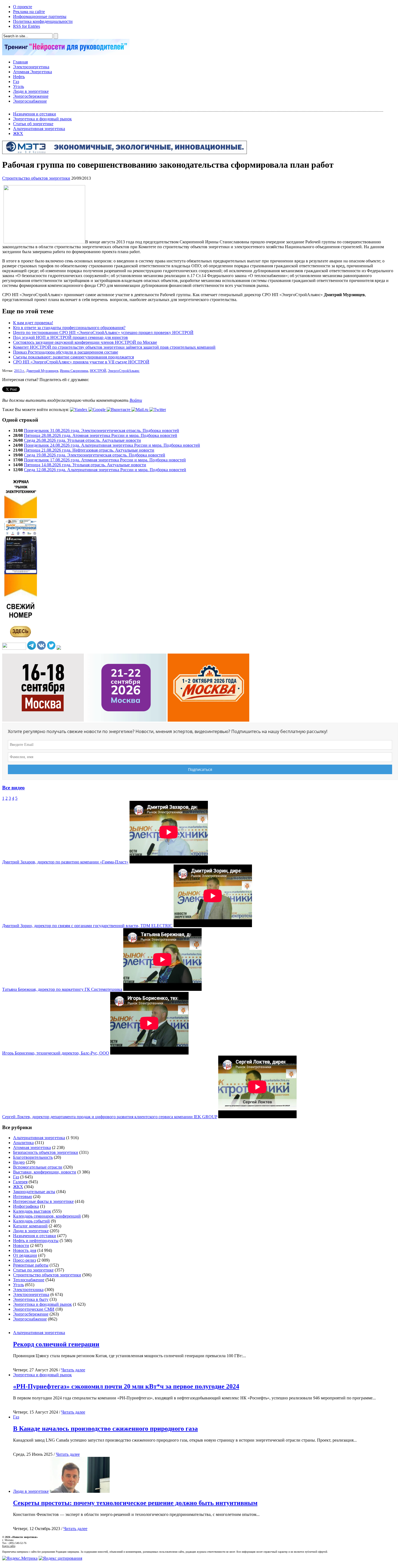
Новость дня (24, 1250)
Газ (16, 81)
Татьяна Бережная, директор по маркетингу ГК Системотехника (62, 989)
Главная (20, 62)
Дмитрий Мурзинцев (42, 371)
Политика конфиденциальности (43, 21)
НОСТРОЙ (98, 371)
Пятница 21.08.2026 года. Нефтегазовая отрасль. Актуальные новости (89, 450)
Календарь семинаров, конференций (47, 1216)
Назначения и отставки (34, 114)
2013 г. (19, 371)
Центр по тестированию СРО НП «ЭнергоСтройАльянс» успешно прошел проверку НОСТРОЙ (103, 332)
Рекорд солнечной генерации (56, 1344)
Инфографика (26, 1206)
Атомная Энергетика (32, 71)
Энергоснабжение (30, 101)
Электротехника (28, 1289)
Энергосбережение (30, 96)
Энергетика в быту (30, 1299)
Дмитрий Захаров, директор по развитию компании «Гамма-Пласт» (65, 862)
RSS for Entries (26, 26)
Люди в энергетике (31, 91)
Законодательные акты (34, 1191)
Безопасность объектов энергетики (45, 1152)
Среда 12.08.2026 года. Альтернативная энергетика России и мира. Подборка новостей (105, 469)
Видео (19, 1162)
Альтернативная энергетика (39, 128)
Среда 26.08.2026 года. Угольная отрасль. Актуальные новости (82, 440)
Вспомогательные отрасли (37, 1167)
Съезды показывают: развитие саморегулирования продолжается (73, 357)
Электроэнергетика (31, 67)
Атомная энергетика (32, 1147)
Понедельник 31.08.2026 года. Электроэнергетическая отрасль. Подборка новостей (101, 430)
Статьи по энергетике (33, 1270)
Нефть (19, 76)
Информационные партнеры (39, 16)
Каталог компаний (30, 1226)
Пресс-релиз (24, 1260)
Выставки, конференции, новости (44, 1172)
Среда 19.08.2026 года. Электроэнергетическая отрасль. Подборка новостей (94, 455)
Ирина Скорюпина (74, 371)
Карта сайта (8, 1545)
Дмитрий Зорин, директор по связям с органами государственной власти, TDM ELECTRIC (87, 925)
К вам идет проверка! (33, 322)
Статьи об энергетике (33, 123)
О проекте (22, 6)
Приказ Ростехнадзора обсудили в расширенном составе (65, 352)
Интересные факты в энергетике (43, 1201)
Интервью (22, 1196)
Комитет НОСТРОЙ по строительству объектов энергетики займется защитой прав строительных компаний (114, 347)
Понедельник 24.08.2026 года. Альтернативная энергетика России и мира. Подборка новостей (112, 445)
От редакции (25, 1255)
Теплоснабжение (28, 1279)
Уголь (18, 86)
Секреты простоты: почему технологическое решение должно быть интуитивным (135, 1502)
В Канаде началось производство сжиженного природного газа (105, 1428)
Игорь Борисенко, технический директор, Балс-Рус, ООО (55, 1053)
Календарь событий (31, 1221)
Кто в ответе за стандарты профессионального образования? (69, 327)
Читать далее (73, 1370)
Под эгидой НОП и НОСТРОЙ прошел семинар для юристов (70, 337)
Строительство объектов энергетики (36, 178)
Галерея (20, 1181)
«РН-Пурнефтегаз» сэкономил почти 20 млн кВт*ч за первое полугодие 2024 (126, 1386)
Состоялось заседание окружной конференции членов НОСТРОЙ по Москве (85, 342)
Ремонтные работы (30, 1265)
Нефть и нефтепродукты (36, 1240)
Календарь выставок (32, 1211)
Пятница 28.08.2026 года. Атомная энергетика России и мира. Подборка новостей (100, 435)
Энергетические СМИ (33, 1309)
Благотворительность (33, 1157)
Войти (136, 400)
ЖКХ (18, 133)
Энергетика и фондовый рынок (42, 119)
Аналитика (23, 1142)
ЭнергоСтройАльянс (124, 371)
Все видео (13, 787)
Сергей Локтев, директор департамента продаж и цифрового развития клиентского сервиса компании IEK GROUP (109, 1116)
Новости (21, 1245)
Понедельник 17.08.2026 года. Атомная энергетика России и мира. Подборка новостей (105, 460)
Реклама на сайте (29, 11)
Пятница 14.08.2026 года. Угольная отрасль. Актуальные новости (85, 464)
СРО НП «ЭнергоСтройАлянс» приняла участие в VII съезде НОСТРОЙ (81, 362)
